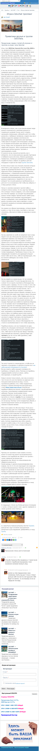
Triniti (21, 537)
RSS (37, 547)
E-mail (5, 672)
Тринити (31, 526)
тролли (10, 534)
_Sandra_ (3, 557)
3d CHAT (6, 17)
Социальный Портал (8, 3)
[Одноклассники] (5, 540)
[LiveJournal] (9, 540)
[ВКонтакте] (3, 540)
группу (3, 531)
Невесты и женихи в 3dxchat (11, 632)
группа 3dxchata (27, 162)
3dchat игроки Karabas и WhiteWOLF (13, 650)
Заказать (34, 694)
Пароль (5, 677)
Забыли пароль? (20, 683)
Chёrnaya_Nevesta (6, 548)
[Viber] (11, 540)
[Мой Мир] (7, 540)
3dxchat (5, 534)
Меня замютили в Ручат (14, 387)
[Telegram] (15, 540)
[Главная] (2, 10)
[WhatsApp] (13, 540)
